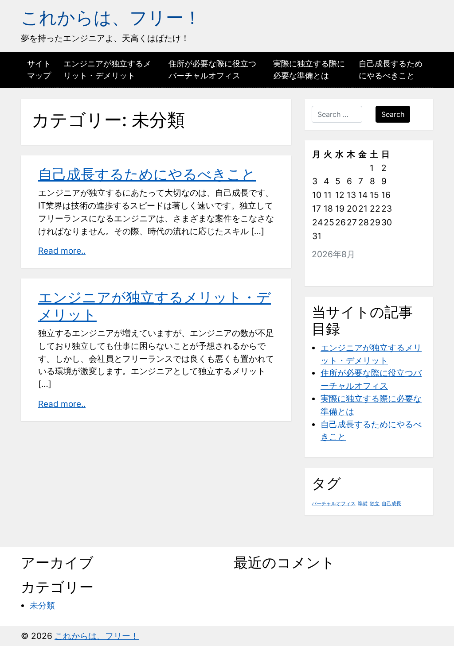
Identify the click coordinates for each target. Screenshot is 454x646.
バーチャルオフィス (334, 504)
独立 (375, 504)
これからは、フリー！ (111, 17)
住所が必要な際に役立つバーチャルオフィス (212, 69)
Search (392, 114)
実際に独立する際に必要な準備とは (309, 69)
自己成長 (391, 504)
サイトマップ (39, 69)
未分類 (42, 605)
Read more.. (62, 250)
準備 (363, 504)
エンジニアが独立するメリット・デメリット (107, 69)
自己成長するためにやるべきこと (391, 69)
